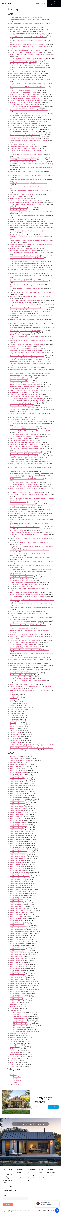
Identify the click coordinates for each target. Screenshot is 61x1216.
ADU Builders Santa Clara (17, 839)
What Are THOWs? (15, 196)
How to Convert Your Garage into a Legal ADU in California (28, 488)
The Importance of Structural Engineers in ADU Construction (28, 448)
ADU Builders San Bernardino (18, 856)
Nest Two (13, 694)
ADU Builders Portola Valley (18, 851)
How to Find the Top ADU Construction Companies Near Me (28, 467)
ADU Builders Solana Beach (18, 941)
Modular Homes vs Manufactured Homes (22, 194)
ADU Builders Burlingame (20, 1031)
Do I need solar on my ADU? (18, 531)
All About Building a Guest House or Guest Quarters (25, 436)
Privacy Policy (14, 1066)
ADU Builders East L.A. (16, 787)
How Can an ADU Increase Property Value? (23, 62)
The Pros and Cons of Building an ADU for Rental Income (27, 356)
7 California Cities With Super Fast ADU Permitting (25, 383)
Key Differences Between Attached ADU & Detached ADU (27, 479)
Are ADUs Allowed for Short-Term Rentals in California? (27, 114)
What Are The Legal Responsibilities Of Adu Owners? (25, 648)
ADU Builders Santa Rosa (17, 841)
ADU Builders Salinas (16, 833)
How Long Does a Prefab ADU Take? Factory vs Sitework (27, 275)
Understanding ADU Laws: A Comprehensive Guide (25, 223)
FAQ (11, 1060)
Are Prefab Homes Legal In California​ (21, 248)
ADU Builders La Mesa (16, 956)
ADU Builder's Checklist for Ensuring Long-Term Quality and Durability (31, 604)
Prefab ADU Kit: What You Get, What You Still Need (25, 162)
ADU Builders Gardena (16, 795)
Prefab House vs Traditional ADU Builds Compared (25, 300)
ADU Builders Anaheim (16, 816)
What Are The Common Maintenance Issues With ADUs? (26, 621)
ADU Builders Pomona (16, 883)
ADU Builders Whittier (16, 764)
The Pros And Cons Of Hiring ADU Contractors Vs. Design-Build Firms (31, 538)
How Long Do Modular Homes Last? (21, 333)
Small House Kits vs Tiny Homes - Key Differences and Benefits (29, 352)
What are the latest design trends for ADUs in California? (27, 44)
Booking (12, 1045)
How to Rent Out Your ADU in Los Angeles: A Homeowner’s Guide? (30, 431)
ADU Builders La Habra (17, 968)
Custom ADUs (14, 1008)
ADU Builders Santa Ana (17, 966)
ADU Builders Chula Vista (17, 808)
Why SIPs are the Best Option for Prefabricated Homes (26, 400)
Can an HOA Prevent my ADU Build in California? (24, 484)
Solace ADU (13, 727)
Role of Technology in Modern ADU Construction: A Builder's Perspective (32, 600)
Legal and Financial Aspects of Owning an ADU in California (28, 37)
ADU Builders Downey (16, 789)
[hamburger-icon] (33, 3)
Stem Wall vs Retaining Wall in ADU (20, 219)
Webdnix (12, 762)
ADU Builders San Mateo (17, 824)
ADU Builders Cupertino (17, 979)
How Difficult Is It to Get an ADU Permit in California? (26, 35)
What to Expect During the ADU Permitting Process (25, 452)
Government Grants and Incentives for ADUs (23, 442)
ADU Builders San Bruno (17, 830)
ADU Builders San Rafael (17, 831)
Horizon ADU (14, 717)
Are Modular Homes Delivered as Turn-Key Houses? (25, 350)
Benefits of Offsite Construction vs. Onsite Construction (26, 319)
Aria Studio (13, 703)
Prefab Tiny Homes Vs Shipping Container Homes (25, 386)
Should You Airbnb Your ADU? (19, 580)
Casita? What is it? (15, 325)
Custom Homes (14, 1003)
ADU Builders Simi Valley (17, 943)
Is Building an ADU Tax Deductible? (20, 677)
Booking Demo (14, 1047)
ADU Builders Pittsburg (17, 860)
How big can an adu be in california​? (21, 506)
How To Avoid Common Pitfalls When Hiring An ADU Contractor (29, 534)
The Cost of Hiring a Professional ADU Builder (24, 158)
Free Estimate (53, 1107)
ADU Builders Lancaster (17, 951)
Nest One (12, 696)
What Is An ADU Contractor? (18, 579)
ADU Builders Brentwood (17, 993)
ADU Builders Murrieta (16, 920)
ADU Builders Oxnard (16, 897)
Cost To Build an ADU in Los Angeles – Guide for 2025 (26, 344)
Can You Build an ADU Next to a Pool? (21, 427)
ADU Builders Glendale (16, 991)
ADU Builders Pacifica (16, 870)
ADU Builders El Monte (16, 782)
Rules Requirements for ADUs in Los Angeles (23, 375)
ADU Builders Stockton (20, 1020)
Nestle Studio (14, 719)
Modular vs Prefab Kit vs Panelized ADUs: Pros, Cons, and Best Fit (30, 296)
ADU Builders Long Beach (17, 949)
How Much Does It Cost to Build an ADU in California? (26, 100)
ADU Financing (14, 1052)
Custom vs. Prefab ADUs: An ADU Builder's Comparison (26, 594)
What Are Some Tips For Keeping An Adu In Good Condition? (28, 625)
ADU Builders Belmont (16, 997)
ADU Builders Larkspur (16, 914)
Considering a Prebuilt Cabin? (19, 379)
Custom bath (14, 738)
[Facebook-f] (4, 1187)
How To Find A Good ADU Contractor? (21, 577)
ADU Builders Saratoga (17, 843)
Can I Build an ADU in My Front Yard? (21, 675)
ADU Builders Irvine (15, 972)
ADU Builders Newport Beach (19, 916)
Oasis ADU (13, 723)
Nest (11, 700)
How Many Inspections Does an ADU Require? (24, 123)
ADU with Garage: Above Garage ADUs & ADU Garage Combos (29, 369)
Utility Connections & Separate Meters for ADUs (24, 139)
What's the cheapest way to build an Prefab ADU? (25, 331)
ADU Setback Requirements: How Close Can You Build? (26, 190)
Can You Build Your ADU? (17, 586)
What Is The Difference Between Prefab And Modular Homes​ (28, 204)
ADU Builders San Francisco (18, 826)
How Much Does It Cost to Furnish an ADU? (23, 91)
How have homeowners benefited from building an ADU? (27, 50)
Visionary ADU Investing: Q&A (19, 381)
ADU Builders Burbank (16, 810)
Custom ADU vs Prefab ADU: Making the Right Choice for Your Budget (31, 167)
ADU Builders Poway (16, 881)
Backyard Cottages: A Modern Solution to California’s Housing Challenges (32, 498)
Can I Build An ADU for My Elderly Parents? (23, 71)
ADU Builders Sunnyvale (20, 1018)
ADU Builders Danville (16, 976)
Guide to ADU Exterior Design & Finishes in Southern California (29, 523)
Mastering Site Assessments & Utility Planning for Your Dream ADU (30, 690)
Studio (15, 1082)
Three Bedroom (14, 1084)
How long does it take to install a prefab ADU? (24, 408)
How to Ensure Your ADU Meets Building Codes (24, 137)
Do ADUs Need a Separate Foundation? (22, 77)
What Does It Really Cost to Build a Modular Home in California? (29, 231)
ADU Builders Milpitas (16, 891)
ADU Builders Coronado (17, 801)
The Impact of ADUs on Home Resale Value (23, 92)
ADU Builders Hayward (17, 958)
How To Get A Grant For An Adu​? (20, 511)
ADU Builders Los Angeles (17, 945)
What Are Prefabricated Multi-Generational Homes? (25, 308)
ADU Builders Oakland (16, 878)
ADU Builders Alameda (16, 999)
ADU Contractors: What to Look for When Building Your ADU (28, 561)
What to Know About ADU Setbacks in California (24, 486)
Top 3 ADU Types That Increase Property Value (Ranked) (27, 215)
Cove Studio (13, 711)
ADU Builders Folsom (16, 960)
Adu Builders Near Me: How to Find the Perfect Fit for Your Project (30, 557)
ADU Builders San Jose (17, 818)
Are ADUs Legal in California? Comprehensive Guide (25, 657)
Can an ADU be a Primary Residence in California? (25, 669)
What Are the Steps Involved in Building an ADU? (24, 646)
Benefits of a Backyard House (19, 438)
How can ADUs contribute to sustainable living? (24, 60)
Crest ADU (13, 713)
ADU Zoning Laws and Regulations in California (24, 458)
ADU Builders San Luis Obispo (19, 799)
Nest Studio (13, 698)
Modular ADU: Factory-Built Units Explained (23, 160)
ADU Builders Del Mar (16, 791)
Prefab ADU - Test (15, 757)
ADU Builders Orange (16, 901)
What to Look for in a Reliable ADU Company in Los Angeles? (28, 423)
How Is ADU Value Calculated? (19, 629)
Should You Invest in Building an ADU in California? (25, 592)
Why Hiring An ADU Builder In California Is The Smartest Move (28, 571)
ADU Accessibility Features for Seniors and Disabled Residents (28, 140)
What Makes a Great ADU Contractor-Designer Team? (26, 96)
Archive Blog (13, 1051)
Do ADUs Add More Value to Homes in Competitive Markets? (28, 67)
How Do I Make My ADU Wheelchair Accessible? (24, 66)
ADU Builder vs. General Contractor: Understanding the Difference (30, 607)
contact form (14, 1039)
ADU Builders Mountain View (18, 889)
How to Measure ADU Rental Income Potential (24, 200)
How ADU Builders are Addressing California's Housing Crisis (28, 596)
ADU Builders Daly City (17, 978)
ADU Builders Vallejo (19, 1014)
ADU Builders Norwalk (16, 905)
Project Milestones (15, 1054)
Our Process (13, 1058)
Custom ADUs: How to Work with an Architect (24, 454)
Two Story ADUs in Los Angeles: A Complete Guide (25, 419)
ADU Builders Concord (16, 987)
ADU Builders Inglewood (17, 793)
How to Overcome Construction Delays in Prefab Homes (27, 258)
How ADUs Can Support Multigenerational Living (24, 529)
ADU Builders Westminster (18, 908)
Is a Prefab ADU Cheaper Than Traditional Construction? (27, 237)
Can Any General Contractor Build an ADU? (23, 127)
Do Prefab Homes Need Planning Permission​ (23, 250)
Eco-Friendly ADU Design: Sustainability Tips (23, 146)
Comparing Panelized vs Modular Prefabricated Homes (26, 394)
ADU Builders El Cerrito (17, 970)
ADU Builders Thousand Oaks (18, 933)
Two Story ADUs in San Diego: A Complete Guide (25, 513)
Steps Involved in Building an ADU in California (24, 663)
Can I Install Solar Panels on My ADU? (21, 31)
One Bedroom (17, 1080)
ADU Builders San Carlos (17, 770)
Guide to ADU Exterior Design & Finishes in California (26, 473)
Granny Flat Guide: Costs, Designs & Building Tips (25, 373)
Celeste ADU (14, 709)
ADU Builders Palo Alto (17, 866)
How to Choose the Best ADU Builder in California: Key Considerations (31, 636)
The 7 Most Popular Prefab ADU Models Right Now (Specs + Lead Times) (32, 292)
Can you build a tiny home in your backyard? (23, 584)
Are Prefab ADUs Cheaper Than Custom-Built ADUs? (26, 102)
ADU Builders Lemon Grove (18, 766)
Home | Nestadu (15, 1064)
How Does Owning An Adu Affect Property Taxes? (25, 634)
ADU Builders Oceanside (17, 903)
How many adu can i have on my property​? (23, 504)
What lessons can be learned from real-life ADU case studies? (28, 46)
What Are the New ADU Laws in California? (23, 108)
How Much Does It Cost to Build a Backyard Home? (25, 265)
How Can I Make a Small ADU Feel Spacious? (23, 104)
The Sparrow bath (15, 732)
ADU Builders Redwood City (18, 849)
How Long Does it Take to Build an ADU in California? (26, 358)
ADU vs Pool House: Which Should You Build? (23, 429)
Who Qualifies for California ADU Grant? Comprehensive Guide (29, 659)
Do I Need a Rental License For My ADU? (22, 131)
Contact (12, 1049)
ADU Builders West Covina (18, 918)
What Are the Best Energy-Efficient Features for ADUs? (26, 33)
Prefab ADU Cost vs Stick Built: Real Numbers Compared (27, 179)
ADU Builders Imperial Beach (18, 981)
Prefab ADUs (17, 1077)
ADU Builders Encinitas (17, 780)
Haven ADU (13, 715)
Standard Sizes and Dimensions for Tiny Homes (24, 267)
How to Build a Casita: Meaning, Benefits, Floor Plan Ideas (27, 421)
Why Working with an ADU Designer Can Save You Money (27, 252)
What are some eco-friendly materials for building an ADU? (27, 58)
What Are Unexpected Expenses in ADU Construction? (26, 106)
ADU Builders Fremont (16, 962)
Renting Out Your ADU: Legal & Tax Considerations (25, 444)
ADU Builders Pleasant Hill (18, 858)
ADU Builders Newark (16, 880)
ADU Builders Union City (20, 1024)
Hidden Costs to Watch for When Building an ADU (25, 256)
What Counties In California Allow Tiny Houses (24, 569)
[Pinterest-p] (11, 1187)
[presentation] (39, 1107)
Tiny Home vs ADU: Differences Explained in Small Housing (28, 588)
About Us (12, 1062)
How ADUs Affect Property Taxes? (20, 377)
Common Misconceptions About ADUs (21, 459)
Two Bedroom (17, 1079)
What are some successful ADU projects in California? (26, 52)
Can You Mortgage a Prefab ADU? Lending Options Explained (28, 175)
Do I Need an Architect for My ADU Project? (23, 75)
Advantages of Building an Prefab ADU (21, 388)
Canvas (12, 702)
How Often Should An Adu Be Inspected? (22, 623)
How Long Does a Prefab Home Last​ (21, 263)
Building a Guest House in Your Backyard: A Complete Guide (28, 227)
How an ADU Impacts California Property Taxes (24, 582)
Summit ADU (14, 730)
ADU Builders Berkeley (16, 995)
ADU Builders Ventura (16, 924)
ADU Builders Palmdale (17, 887)
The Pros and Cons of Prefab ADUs (20, 406)
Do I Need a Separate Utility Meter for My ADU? (24, 98)
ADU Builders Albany (16, 1001)
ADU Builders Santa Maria (17, 954)
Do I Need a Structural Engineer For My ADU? (23, 115)
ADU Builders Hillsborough (18, 939)
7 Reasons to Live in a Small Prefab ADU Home (24, 396)
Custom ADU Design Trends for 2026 (21, 17)
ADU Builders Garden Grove (18, 772)
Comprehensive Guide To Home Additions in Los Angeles (27, 269)
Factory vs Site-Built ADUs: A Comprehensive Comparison (27, 413)
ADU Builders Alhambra (17, 820)
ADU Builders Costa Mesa (17, 803)
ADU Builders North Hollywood (19, 910)
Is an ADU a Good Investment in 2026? (21, 27)
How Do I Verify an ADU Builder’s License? (22, 348)
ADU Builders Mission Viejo (18, 929)
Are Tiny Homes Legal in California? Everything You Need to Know (30, 565)
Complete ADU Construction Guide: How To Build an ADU (27, 519)
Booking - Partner (15, 1035)
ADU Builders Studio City (17, 935)
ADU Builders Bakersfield (17, 812)
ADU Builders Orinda (16, 874)
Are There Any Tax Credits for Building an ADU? (24, 73)
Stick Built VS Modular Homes (19, 198)
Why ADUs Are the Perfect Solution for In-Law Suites (26, 492)
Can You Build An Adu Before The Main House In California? (28, 680)
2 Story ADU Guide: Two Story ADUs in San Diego (25, 367)
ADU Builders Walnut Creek (21, 1026)
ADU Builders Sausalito (17, 845)
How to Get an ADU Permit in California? (22, 404)
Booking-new (14, 1033)
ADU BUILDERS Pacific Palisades (20, 760)
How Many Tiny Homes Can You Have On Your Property (27, 187)
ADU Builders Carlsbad (17, 807)
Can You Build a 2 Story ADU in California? (23, 673)
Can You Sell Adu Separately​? (19, 502)
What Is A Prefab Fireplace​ (18, 210)
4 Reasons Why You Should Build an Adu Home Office (26, 323)
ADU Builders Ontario (19, 1029)
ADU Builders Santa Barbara (18, 964)
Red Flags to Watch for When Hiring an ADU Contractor (26, 456)
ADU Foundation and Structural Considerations (24, 29)
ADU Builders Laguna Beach (18, 953)
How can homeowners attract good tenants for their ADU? (27, 613)
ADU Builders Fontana (16, 776)
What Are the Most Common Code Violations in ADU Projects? (29, 110)
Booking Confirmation (16, 1037)
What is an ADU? (15, 671)
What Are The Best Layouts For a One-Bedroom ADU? (26, 121)
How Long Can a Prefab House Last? (21, 302)
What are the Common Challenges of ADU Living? (25, 611)
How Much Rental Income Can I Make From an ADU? (26, 94)
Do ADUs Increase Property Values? (20, 346)
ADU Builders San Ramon (17, 837)
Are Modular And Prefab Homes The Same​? (23, 273)
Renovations (13, 1004)
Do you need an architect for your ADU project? (24, 475)
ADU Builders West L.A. (17, 906)
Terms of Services (15, 1041)
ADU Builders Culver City (17, 797)
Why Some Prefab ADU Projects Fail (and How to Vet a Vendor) (29, 281)
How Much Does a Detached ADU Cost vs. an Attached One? (28, 79)
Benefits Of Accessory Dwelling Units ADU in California (26, 665)
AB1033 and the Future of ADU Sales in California (25, 434)
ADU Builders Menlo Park (17, 893)
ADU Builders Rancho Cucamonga (20, 876)
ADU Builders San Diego (17, 899)
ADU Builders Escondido (17, 778)
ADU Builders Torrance (16, 928)
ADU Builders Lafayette (17, 937)
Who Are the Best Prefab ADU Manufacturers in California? (27, 87)
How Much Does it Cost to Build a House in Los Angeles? (27, 336)
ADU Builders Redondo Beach (19, 872)
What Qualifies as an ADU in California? (21, 667)
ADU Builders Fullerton (16, 774)
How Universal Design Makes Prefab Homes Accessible (26, 398)
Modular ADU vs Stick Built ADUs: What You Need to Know (27, 363)
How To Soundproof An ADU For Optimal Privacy (24, 532)
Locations (13, 1010)
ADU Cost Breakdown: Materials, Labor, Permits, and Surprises (28, 183)
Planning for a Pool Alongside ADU (20, 471)
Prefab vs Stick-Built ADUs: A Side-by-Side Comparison (26, 385)
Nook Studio (13, 721)
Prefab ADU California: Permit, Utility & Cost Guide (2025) (27, 285)
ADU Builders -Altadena (17, 758)
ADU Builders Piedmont (17, 864)
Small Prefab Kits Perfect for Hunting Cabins (23, 402)
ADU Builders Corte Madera (18, 985)
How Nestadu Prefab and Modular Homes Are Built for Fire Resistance (31, 315)
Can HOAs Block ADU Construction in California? (24, 310)
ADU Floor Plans (15, 1043)
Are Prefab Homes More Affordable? (21, 221)
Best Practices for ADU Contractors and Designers (25, 446)
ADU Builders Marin (15, 768)
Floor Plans (13, 1075)
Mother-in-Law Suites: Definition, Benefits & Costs (25, 225)
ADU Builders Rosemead (17, 862)
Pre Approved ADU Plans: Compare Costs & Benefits (25, 361)
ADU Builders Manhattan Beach (19, 931)
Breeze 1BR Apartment (16, 707)
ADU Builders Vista (15, 922)
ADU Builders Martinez (16, 895)
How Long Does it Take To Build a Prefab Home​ (24, 262)
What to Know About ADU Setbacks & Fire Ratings (25, 527)
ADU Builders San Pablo (17, 828)
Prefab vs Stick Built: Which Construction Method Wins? (26, 171)
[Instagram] (7, 1187)
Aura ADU (13, 705)
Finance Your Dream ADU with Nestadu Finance (24, 461)
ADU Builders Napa (15, 885)
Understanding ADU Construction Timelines (23, 148)
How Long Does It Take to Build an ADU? (22, 684)
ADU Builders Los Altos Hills (18, 912)
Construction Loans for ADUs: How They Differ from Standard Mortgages (32, 164)
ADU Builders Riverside (17, 868)
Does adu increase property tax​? (20, 507)
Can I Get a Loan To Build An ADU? (20, 117)
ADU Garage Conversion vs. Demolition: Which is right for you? (29, 515)
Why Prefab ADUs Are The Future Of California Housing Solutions (29, 542)
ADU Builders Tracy (19, 1027)
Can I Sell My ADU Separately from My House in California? (28, 41)
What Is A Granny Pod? (17, 335)
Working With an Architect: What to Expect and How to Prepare (29, 340)
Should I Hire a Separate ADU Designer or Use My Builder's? (28, 23)
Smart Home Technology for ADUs (20, 144)
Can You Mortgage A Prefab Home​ (20, 279)
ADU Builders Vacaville (20, 1016)
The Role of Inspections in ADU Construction (23, 440)
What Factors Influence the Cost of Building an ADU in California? (29, 650)
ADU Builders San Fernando (18, 853)
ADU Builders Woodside (20, 1022)
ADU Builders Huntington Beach (19, 983)
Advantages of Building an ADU (19, 392)
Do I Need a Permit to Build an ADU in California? (25, 64)
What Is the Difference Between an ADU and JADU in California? (29, 630)
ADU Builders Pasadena (17, 785)
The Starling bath (15, 736)
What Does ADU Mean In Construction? (21, 575)
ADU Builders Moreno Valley (18, 926)
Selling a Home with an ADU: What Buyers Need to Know (27, 19)
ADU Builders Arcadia (16, 814)
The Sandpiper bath (16, 734)
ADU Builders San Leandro (18, 822)
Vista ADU (13, 728)
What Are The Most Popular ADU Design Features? (25, 125)
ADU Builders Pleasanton (17, 855)
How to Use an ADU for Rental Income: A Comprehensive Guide (29, 494)
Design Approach (15, 1056)
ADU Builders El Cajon (16, 783)
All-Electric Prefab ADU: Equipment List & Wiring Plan (26, 288)
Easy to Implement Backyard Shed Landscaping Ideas (26, 390)
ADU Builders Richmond (17, 847)
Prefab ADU (13, 1006)
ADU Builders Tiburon (19, 1012)
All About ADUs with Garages (19, 417)
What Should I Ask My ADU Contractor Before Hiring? (26, 119)
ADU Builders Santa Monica (18, 947)
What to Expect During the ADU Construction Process (26, 154)
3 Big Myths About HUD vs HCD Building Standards (25, 202)
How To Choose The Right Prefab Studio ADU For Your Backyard (29, 550)
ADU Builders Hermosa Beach (19, 989)
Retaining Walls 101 (15, 477)
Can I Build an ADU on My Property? (21, 678)
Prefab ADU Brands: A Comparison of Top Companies (26, 150)
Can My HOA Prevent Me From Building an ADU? (24, 129)
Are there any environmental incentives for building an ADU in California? (32, 54)
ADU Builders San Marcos (17, 974)
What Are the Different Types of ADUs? (21, 644)
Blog (11, 1073)
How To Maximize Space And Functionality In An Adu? (26, 640)
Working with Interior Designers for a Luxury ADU (25, 135)
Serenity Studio (14, 725)
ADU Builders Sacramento (17, 835)
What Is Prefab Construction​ (18, 208)
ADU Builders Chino (16, 805)
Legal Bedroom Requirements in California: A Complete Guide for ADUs (31, 212)
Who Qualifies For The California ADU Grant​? (23, 509)
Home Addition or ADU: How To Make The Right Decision (27, 304)
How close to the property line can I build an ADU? (25, 133)
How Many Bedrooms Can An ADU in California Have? (26, 360)
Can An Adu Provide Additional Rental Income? (24, 642)
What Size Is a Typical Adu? (18, 235)
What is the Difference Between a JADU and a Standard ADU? (28, 83)
